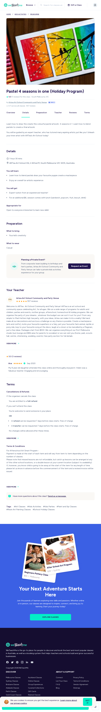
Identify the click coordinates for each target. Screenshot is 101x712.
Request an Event (79, 266)
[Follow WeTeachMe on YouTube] (32, 662)
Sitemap (76, 688)
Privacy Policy (78, 677)
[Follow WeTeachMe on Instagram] (22, 662)
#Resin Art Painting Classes (18, 509)
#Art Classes (19, 506)
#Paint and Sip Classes (67, 506)
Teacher (58, 112)
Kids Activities (20, 14)
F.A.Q (58, 684)
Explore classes (50, 617)
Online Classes (33, 681)
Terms (87, 112)
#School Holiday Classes (44, 509)
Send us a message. (57, 496)
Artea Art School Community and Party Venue (28, 102)
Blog (57, 688)
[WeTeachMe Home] (50, 645)
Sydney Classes (12, 681)
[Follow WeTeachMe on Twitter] (12, 662)
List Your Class (61, 681)
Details (25, 112)
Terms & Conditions (81, 681)
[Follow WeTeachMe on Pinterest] (17, 662)
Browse (29, 5)
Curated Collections (36, 688)
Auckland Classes (35, 677)
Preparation (41, 112)
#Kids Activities (34, 506)
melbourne (34, 14)
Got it (87, 702)
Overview (10, 112)
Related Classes (34, 695)
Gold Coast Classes (13, 695)
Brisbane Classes (12, 684)
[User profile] (95, 5)
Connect (59, 677)
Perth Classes (11, 691)
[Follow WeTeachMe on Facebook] (7, 662)
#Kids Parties (49, 506)
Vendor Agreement (80, 684)
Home (8, 14)
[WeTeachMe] (13, 5)
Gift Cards (32, 691)
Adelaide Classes (12, 688)
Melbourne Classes (13, 677)
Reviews (73, 112)
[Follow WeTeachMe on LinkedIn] (27, 662)
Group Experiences (35, 684)
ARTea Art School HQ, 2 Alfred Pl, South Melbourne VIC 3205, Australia (42, 163)
